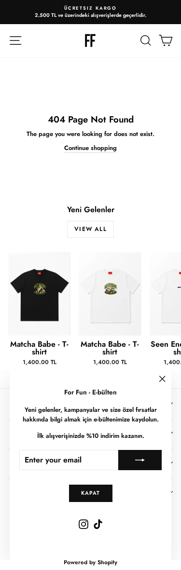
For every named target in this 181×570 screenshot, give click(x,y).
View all (90, 229)
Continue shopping (90, 147)
